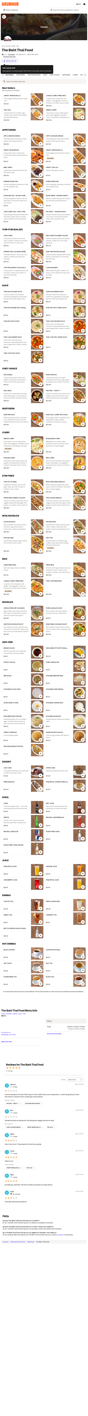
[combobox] (67, 10)
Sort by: (63, 1079)
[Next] (85, 75)
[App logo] (10, 4)
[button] (11, 10)
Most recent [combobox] (72, 1079)
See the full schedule (54, 1034)
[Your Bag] (84, 4)
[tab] (10, 75)
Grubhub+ (60, 1235)
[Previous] (3, 75)
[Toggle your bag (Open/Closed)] (84, 4)
